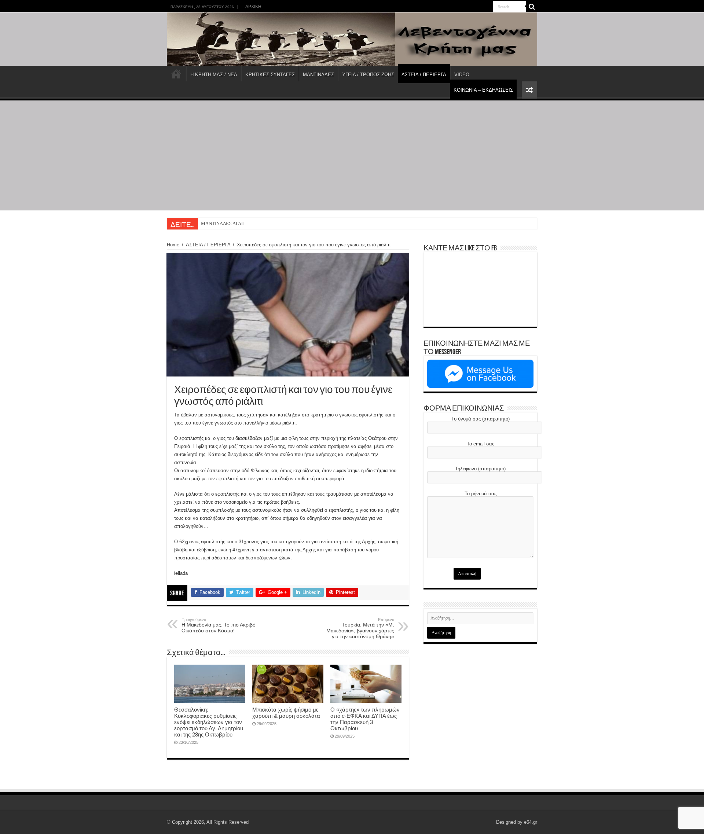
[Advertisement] (352, 155)
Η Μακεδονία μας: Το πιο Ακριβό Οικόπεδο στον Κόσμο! (219, 625)
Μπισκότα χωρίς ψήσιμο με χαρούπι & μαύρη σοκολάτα (286, 712)
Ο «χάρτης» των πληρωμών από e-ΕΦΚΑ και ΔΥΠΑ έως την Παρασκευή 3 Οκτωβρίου (365, 718)
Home (173, 244)
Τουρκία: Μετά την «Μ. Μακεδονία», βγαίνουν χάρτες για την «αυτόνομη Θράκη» (360, 628)
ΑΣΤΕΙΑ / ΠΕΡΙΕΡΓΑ (424, 74)
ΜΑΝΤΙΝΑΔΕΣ (318, 74)
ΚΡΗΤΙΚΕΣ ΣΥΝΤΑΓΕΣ (270, 74)
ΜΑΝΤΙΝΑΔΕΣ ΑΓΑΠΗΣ (226, 223)
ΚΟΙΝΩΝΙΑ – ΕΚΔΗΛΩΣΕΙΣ (483, 90)
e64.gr (530, 822)
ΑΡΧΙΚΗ (253, 6)
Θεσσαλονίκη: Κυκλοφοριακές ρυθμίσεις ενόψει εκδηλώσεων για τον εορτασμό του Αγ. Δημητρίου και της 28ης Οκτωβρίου (208, 722)
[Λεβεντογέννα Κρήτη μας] (352, 39)
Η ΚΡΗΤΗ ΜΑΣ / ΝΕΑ (213, 74)
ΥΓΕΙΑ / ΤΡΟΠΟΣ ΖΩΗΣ (368, 74)
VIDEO (461, 74)
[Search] (531, 6)
